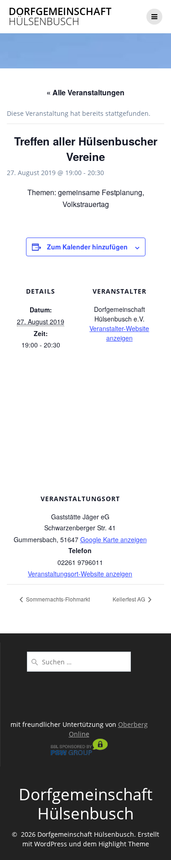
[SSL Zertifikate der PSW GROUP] (79, 752)
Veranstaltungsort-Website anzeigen (80, 573)
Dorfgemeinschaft (60, 16)
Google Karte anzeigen (113, 539)
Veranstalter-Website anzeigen (119, 333)
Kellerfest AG (129, 599)
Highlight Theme (123, 843)
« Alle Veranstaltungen (85, 92)
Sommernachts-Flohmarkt (57, 599)
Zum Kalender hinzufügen (87, 246)
